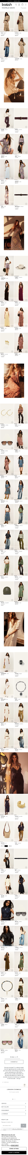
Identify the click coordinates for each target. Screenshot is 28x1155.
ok (23, 1125)
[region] (14, 1142)
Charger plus (14, 1061)
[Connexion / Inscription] (19, 4)
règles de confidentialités (17, 1128)
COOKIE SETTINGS (14, 1148)
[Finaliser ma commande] (22, 4)
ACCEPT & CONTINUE (14, 1152)
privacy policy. (14, 1145)
